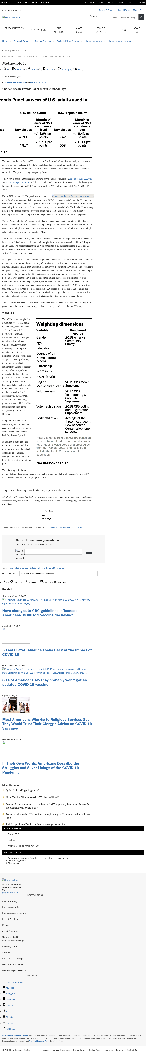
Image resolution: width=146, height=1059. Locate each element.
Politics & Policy (9, 901)
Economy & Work (10, 946)
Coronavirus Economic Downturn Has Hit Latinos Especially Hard (36, 56)
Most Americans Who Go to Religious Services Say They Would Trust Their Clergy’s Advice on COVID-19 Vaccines (47, 724)
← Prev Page (48, 511)
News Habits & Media (12, 964)
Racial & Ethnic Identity (55, 568)
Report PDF (13, 834)
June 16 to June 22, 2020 (80, 178)
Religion (6, 925)
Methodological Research (14, 970)
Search (93, 16)
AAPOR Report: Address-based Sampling (63, 527)
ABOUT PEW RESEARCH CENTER (15, 1035)
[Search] (141, 17)
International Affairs (11, 907)
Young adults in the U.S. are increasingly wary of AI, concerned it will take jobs (48, 816)
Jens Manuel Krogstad (15, 82)
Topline (11, 840)
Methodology (14, 862)
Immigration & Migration (14, 913)
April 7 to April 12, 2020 (17, 182)
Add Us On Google (11, 76)
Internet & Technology (12, 958)
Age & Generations (11, 931)
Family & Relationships (13, 940)
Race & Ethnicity (10, 919)
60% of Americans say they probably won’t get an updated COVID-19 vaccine (44, 682)
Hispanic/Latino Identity (18, 568)
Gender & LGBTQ (10, 936)
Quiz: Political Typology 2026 (22, 790)
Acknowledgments (17, 860)
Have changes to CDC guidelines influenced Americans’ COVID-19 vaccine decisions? (40, 612)
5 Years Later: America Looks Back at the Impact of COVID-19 (47, 652)
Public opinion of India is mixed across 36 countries (35, 824)
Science (6, 952)
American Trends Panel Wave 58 (23, 846)
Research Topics (14, 28)
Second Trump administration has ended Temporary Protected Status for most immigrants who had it (48, 806)
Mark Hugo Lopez (38, 82)
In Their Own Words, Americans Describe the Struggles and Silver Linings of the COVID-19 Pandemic (40, 768)
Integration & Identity (37, 568)
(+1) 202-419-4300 (10, 893)
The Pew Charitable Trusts (39, 1041)
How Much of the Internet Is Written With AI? (32, 797)
